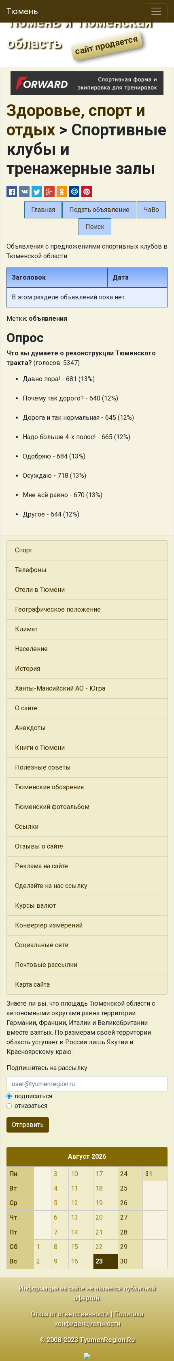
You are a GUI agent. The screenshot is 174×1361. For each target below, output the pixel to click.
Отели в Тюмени (40, 589)
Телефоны (31, 570)
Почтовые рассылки (46, 965)
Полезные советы (43, 767)
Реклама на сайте (41, 866)
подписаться (33, 1096)
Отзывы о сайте (39, 846)
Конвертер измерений (49, 925)
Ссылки (26, 826)
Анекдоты (30, 728)
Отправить (28, 1125)
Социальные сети (41, 945)
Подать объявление (99, 210)
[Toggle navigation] (156, 11)
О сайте (26, 708)
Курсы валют (35, 905)
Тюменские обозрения (49, 787)
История (27, 668)
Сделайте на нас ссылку (51, 886)
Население (31, 649)
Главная (43, 210)
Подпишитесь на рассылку (46, 1068)
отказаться (31, 1106)
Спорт (23, 550)
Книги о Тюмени (40, 747)
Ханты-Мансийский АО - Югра (60, 688)
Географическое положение (58, 609)
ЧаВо (151, 210)
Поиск (94, 226)
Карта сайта (32, 984)
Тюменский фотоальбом (52, 807)
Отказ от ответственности (70, 1314)
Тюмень (22, 11)
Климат (26, 629)
